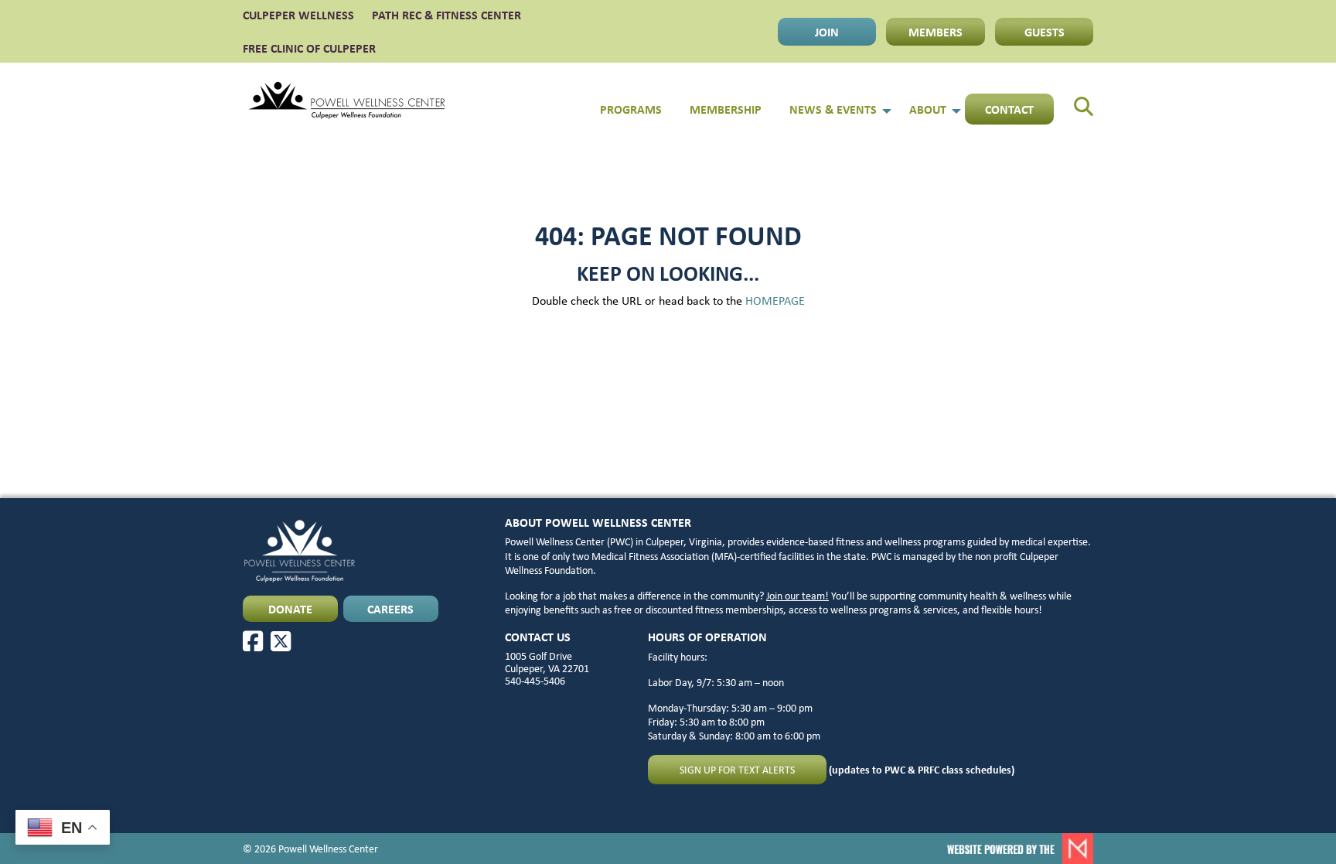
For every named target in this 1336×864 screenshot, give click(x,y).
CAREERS (390, 608)
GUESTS (1044, 31)
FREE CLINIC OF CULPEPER (309, 48)
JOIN (827, 31)
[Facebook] (253, 641)
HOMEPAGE (775, 300)
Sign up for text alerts (737, 770)
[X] (281, 641)
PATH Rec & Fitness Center (446, 14)
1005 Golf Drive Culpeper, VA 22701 (547, 662)
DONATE (290, 608)
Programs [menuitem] (631, 109)
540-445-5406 (535, 681)
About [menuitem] (927, 109)
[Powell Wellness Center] (347, 100)
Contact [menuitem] (1009, 109)
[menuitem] (1073, 100)
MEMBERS (935, 31)
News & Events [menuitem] (833, 109)
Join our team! (797, 596)
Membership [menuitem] (726, 109)
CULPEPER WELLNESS (298, 14)
